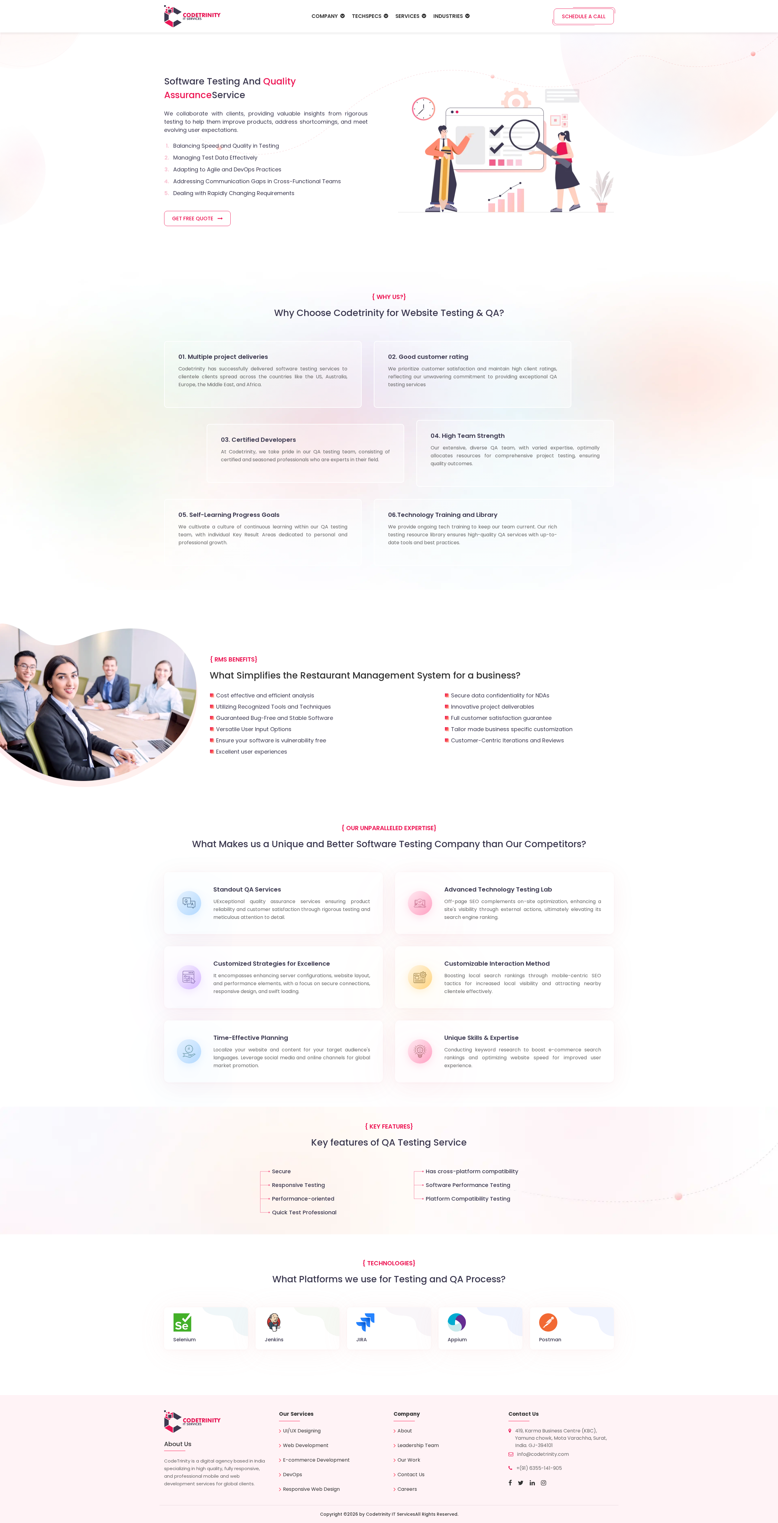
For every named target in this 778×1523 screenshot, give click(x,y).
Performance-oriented (303, 1198)
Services (407, 16)
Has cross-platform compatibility (472, 1171)
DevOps (292, 1474)
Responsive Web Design (311, 1489)
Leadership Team (418, 1445)
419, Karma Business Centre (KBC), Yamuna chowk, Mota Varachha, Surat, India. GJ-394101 (561, 1438)
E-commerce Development (316, 1459)
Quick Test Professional (304, 1212)
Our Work (409, 1459)
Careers (407, 1489)
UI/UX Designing (302, 1430)
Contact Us (411, 1474)
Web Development (306, 1445)
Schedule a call (584, 16)
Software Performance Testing (468, 1185)
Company (325, 16)
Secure (281, 1171)
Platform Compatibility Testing (468, 1198)
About (405, 1430)
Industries (448, 16)
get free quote (193, 218)
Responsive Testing (298, 1185)
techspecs (366, 16)
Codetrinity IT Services (390, 1514)
